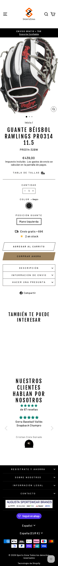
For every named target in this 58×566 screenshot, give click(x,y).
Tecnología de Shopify (29, 563)
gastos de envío (40, 161)
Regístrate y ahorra (28, 469)
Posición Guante (29, 215)
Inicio (28, 122)
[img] (29, 406)
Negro (29, 205)
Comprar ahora (29, 256)
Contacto (28, 493)
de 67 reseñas (29, 409)
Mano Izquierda (29, 221)
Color (29, 199)
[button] (7, 428)
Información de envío (29, 275)
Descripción (29, 268)
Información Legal (28, 485)
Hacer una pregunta (29, 282)
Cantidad (29, 185)
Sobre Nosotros (28, 477)
